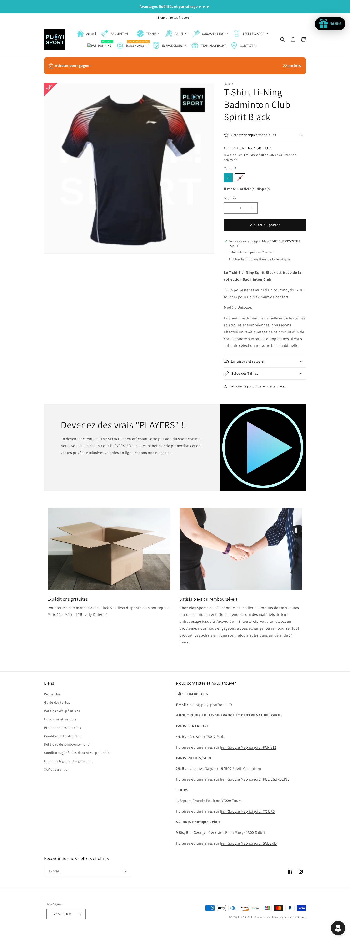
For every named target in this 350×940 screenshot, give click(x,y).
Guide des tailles (57, 702)
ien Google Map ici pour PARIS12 (248, 747)
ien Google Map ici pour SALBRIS (249, 843)
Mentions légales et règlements (68, 761)
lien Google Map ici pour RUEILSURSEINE (255, 779)
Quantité (230, 198)
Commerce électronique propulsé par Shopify (280, 917)
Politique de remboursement (66, 744)
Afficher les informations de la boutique (259, 259)
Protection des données (62, 728)
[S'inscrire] (124, 871)
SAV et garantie (55, 769)
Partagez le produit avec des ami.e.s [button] (257, 386)
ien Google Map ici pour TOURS (248, 811)
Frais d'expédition (256, 155)
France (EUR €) (61, 914)
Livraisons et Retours (60, 719)
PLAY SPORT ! (246, 917)
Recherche (52, 694)
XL (240, 176)
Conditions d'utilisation (62, 736)
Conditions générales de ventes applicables (77, 753)
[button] (282, 39)
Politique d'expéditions (62, 711)
